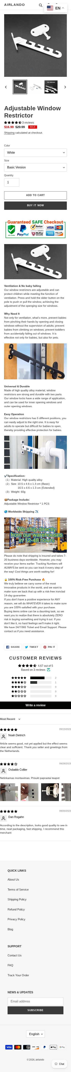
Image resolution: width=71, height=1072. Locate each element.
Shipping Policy (17, 899)
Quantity (8, 175)
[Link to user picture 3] (50, 792)
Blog (10, 929)
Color (7, 145)
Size (6, 160)
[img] (8, 729)
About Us (13, 879)
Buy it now (35, 205)
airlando (14, 5)
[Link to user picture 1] (9, 792)
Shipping (9, 132)
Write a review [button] (35, 705)
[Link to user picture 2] (29, 792)
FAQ (10, 965)
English (34, 1034)
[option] (20, 87)
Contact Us (15, 955)
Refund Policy (16, 909)
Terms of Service (18, 889)
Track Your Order (18, 975)
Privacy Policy (16, 919)
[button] (13, 122)
